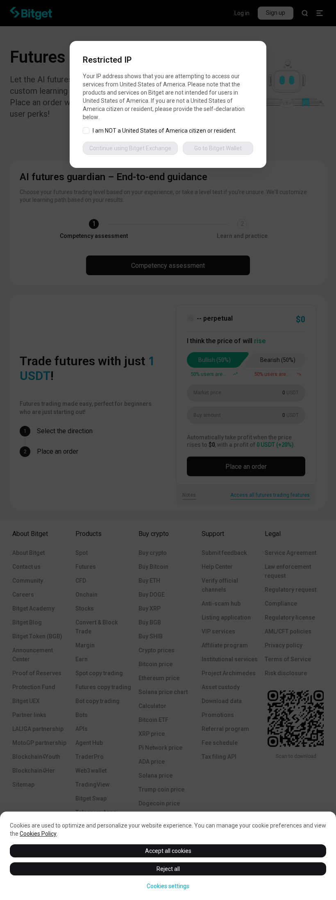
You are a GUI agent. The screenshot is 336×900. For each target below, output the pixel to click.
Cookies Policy (38, 833)
